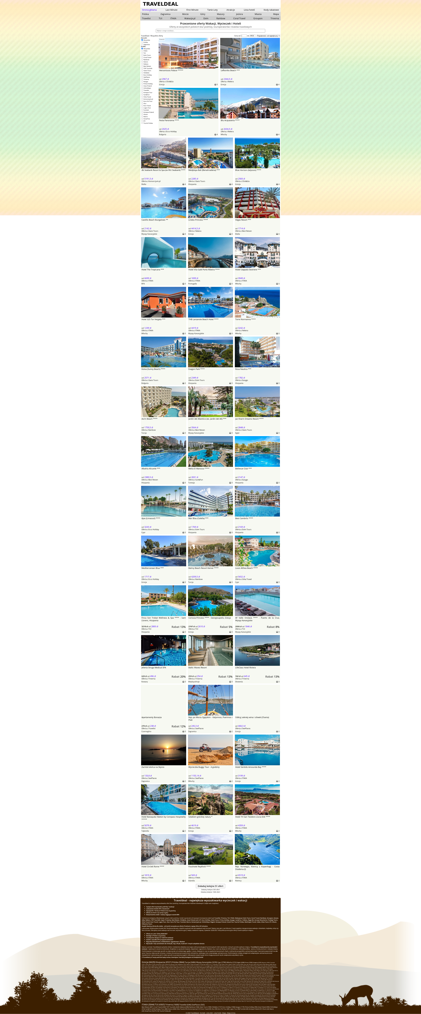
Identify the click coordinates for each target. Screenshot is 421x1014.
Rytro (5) (240, 996)
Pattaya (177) (155, 970)
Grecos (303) (172, 1009)
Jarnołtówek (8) (249, 993)
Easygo (146, 82)
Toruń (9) (155, 993)
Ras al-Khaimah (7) (199, 995)
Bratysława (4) (186, 999)
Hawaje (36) (176, 981)
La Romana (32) (271, 981)
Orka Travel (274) (182, 1009)
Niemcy (238, 880)
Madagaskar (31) (173, 983)
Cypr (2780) (221, 962)
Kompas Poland (149, 112)
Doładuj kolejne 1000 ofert (210, 892)
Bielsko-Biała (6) (185, 996)
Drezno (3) (192, 1001)
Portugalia (192, 283)
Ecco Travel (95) (206, 1009)
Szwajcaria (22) (154, 986)
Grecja (161, 84)
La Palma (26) (244, 983)
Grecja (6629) (148, 962)
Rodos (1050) (232, 964)
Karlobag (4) (153, 999)
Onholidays (147, 88)
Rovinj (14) (213, 989)
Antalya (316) (254, 967)
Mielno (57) (195, 976)
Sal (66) (208, 975)
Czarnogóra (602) (208, 966)
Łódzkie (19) (252, 986)
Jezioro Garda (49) (156, 978)
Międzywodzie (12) (224, 990)
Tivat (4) (213, 998)
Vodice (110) (186, 972)
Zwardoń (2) (234, 1001)
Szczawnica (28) (204, 983)
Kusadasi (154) (219, 970)
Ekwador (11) (192, 992)
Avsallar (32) (147, 983)
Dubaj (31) (180, 983)
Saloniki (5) (234, 996)
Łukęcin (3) (201, 999)
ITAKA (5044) (148, 1004)
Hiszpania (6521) (163, 962)
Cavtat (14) (234, 989)
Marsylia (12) (233, 990)
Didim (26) (259, 983)
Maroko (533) (242, 966)
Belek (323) (239, 967)
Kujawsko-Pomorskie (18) (186, 987)
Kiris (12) (239, 990)
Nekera (146, 64)
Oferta (161, 81)
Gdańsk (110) (202, 972)
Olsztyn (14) (220, 989)
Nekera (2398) (184, 1007)
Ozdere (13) (263, 989)
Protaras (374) (180, 967)
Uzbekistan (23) (216, 984)
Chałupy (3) (206, 1001)
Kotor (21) (206, 986)
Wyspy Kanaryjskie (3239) (206, 962)
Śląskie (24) (187, 984)
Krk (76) (161, 975)
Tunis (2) (248, 1001)
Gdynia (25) (173, 984)
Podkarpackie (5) (262, 996)
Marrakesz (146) (241, 970)
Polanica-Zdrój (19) (267, 986)
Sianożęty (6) (258, 995)
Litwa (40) (194, 979)
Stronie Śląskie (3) (226, 999)
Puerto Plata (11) (170, 992)
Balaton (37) (162, 981)
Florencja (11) (185, 992)
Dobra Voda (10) (148, 993)
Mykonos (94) (147, 973)
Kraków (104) (224, 972)
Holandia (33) (249, 981)
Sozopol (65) (227, 975)
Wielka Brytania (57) (186, 976)
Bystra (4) (180, 999)
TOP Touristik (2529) (172, 1007)
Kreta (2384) (249, 962)
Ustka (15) (168, 989)
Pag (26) (238, 983)
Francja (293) (268, 967)
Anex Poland (148, 86)
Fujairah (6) (169, 996)
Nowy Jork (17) (246, 987)
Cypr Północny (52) (264, 976)
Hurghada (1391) (182, 964)
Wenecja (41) (264, 978)
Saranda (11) (155, 992)
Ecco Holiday (148, 75)
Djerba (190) (266, 969)
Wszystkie (147, 40)
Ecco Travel (147, 106)
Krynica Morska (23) (247, 984)
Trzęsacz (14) (207, 989)
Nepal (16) (155, 989)
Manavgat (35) (183, 981)
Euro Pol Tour (148, 101)
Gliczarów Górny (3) (174, 1001)
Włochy (224, 134)
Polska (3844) (178, 962)
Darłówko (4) (166, 999)
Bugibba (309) (261, 967)
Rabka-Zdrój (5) (246, 996)
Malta (143, 184)
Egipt (237, 433)
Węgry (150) (234, 970)
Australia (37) (169, 981)
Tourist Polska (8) (165, 1011)
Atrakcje (231, 9)
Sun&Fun (147, 95)
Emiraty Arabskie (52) (253, 976)
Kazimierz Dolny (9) (189, 993)
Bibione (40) (201, 979)
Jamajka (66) (220, 975)
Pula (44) (219, 978)
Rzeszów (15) (174, 989)
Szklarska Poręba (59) (167, 976)
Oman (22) (195, 986)
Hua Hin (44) (225, 978)
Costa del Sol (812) (248, 964)
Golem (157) (189, 970)
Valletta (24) (201, 984)
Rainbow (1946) (194, 1007)
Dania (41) (163, 979)
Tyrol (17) (218, 987)
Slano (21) (201, 986)
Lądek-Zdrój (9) (172, 993)
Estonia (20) (240, 986)
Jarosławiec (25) (165, 984)
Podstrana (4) (256, 998)
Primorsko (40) (188, 979)
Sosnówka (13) (241, 989)
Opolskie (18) (161, 987)
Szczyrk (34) (236, 981)
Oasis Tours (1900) (205, 1007)
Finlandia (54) (220, 976)
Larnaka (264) (182, 969)
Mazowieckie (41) (148, 979)
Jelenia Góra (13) (148, 990)
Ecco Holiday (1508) (228, 1007)
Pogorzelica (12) (208, 990)
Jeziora (239, 14)
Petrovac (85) (236, 973)
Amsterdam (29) (196, 983)
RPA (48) (163, 978)
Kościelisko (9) (180, 993)
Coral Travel (239, 18)
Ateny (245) (201, 969)
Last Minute (171, 9)
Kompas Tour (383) (161, 1009)
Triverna (275, 18)
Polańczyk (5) (254, 996)
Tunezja (191, 482)
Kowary (144, 681)
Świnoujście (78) (148, 975)
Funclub (146, 110)
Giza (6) (164, 996)
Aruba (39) (228, 979)
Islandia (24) (208, 984)
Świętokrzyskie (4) (198, 998)
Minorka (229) (223, 969)
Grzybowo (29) (187, 983)
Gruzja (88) (198, 973)
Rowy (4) (227, 998)
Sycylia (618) (190, 966)
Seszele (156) (196, 970)
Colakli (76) (166, 975)
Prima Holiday (148, 84)
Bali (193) (251, 969)
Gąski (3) (166, 1001)
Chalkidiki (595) (218, 966)
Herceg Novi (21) (214, 986)
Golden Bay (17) (255, 987)
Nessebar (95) (264, 972)
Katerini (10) (271, 992)
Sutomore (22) (162, 986)
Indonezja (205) (232, 969)
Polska (146, 42)
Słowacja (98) (231, 972)
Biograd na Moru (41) (171, 979)
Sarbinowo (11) (148, 992)
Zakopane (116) (166, 972)
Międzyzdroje (194, 681)
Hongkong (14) (227, 989)
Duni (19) (155, 987)
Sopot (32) (263, 981)
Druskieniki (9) (203, 993)
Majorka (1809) (266, 962)
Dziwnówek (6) (176, 996)
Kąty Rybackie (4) (265, 998)
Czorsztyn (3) (199, 1001)
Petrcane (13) (256, 989)
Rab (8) (216, 993)
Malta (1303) (190, 964)
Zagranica (147, 44)
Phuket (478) (256, 966)
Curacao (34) (242, 981)
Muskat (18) (176, 987)
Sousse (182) (148, 970)
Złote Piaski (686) (159, 966)
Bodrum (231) (216, 969)
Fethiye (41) (157, 979)
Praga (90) (167, 973)
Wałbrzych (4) (206, 998)
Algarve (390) (165, 967)
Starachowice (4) (220, 998)
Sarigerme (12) (199, 990)
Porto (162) (171, 970)
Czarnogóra (146, 731)
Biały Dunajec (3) (219, 1001)
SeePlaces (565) (198, 1004)
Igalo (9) (197, 993)
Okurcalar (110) (194, 972)
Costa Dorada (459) (265, 966)
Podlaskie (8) (221, 993)
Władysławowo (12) (182, 990)
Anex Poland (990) (264, 1007)
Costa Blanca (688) (150, 966)
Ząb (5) (217, 996)
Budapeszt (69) (193, 975)
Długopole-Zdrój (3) (185, 1001)
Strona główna (149, 9)
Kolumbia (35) (191, 981)
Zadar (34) (224, 981)
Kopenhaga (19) (148, 987)
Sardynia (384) (172, 967)
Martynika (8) (228, 993)
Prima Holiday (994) (251, 1007)
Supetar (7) (186, 995)
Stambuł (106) (209, 972)
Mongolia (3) (269, 999)
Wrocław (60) (147, 976)
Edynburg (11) (199, 992)
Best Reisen (147, 66)
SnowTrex (147, 119)
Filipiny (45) (213, 978)
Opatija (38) (246, 979)
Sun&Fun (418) (150, 1009)
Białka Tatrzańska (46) (197, 978)
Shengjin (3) (234, 999)
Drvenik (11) (213, 992)
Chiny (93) (154, 973)
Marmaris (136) (267, 970)
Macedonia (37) (148, 981)
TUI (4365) (160, 1004)
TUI (160, 18)
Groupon (257, 18)
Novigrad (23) (230, 984)
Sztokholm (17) (225, 987)
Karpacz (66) (213, 975)
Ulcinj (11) (269, 990)
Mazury (220, 14)
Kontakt (202, 1013)
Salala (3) (240, 999)
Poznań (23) (223, 984)
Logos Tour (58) (235, 1009)
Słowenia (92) (160, 973)
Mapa (276, 14)
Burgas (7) (227, 995)
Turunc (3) (218, 999)
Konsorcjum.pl (148, 99)
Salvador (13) (248, 989)
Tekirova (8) (210, 993)
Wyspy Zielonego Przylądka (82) (260, 973)
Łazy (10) (229, 992)
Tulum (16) (269, 987)
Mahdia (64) (241, 975)
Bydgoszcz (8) (270, 993)
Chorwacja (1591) (160, 964)
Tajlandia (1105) (217, 964)
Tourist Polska (148, 123)
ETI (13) (156, 1011)
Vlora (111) (173, 972)
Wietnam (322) (246, 967)
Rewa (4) (231, 998)
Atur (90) (214, 1009)
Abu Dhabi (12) (255, 990)
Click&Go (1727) (217, 1007)
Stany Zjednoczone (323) (222, 967)
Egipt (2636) (241, 962)
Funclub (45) (244, 1009)
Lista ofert (209, 1013)
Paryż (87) (204, 973)
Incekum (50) (147, 978)
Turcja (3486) (190, 962)
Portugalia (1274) (198, 964)
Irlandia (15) (190, 989)
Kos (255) (188, 969)
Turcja (144, 433)
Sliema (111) (179, 972)
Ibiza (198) (239, 969)
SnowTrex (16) (149, 1011)
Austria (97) (238, 972)
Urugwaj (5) (223, 996)
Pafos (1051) (225, 964)
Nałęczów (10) (253, 992)
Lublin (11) (178, 992)
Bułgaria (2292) (257, 962)
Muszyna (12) (215, 990)
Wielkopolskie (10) (237, 992)
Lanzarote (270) (155, 969)
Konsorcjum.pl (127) (194, 1009)
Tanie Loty (212, 9)
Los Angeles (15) (182, 989)
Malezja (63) (247, 975)
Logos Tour (147, 108)
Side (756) (256, 964)
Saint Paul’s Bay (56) (203, 976)
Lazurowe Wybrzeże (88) (188, 973)
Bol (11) (225, 992)
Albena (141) (259, 970)
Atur (145, 103)
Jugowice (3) (154, 1001)
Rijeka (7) (191, 995)
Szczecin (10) (246, 992)
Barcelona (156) (204, 970)
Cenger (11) (220, 992)
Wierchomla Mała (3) (209, 999)
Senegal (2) (264, 1001)
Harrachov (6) (152, 996)
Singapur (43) (244, 978)
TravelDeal (145, 36)
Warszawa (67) (201, 975)
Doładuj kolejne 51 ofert (210, 886)
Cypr (143, 532)
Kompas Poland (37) (255, 1009)
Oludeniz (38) (253, 979)
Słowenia (239, 681)
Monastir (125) (157, 972)
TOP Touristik (148, 68)
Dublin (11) (207, 992)
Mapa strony (231, 1013)
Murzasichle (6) (266, 995)
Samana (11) (162, 992)
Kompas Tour (148, 92)
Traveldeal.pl (195, 1013)
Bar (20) (246, 986)
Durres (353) (196, 967)
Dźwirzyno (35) (211, 981)
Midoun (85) (243, 973)
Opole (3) (256, 999)
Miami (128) (150, 972)
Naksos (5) (146, 998)
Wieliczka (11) (262, 990)
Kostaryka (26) (252, 983)
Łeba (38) (234, 979)
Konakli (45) (206, 978)
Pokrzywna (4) (249, 998)
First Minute (192, 9)
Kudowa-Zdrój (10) (262, 992)
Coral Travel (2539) (160, 1007)
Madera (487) (249, 966)
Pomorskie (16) (148, 989)
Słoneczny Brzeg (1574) (171, 964)
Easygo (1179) (239, 1007)
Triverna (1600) (172, 1004)
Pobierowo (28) (213, 983)
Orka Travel (147, 97)
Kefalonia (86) (211, 973)
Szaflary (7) (180, 995)
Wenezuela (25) (148, 984)
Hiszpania (192, 184)
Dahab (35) (218, 981)
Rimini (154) (212, 970)
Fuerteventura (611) (199, 966)
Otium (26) (265, 1009)
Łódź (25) (264, 983)
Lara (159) (183, 970)
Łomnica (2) (227, 1001)
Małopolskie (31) (164, 983)
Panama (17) (238, 987)
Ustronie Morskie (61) (270, 975)
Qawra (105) (217, 972)
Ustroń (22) (147, 986)
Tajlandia (145, 831)
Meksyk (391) (157, 967)
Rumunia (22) (170, 986)
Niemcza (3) (263, 999)
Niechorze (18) (169, 987)
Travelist (146, 18)
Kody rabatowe (271, 9)
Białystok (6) (193, 996)
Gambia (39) (222, 979)
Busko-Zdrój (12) (246, 990)
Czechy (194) (245, 969)
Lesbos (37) (156, 981)
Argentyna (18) (212, 987)
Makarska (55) (213, 976)
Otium (146, 114)
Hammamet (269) (173, 969)
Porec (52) (244, 976)
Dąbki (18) (196, 987)
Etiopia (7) (222, 995)
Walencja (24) (193, 984)
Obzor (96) (244, 972)
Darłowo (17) (262, 987)
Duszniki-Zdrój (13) (158, 990)
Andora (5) (190, 998)
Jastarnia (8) (242, 993)
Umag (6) (252, 995)
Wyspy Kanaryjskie (149, 234)
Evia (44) (230, 978)
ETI (144, 121)
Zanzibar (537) (234, 966)
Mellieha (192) (258, 969)
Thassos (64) (234, 975)
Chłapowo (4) (173, 999)
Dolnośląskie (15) (198, 989)
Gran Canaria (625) (181, 966)
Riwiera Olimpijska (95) (254, 972)
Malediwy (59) (177, 976)
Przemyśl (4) (242, 998)
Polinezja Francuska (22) (180, 986)
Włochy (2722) (232, 962)
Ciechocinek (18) (203, 987)
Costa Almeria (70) (184, 975)
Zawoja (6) (233, 995)
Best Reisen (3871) (147, 1007)
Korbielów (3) (147, 1001)
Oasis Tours (147, 71)
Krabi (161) (177, 970)
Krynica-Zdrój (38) (262, 979)
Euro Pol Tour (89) (223, 1009)
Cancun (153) (227, 970)
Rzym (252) (194, 969)
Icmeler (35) (203, 981)
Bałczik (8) (160, 995)
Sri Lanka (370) (188, 967)
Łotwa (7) (174, 995)
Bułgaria (162, 134)
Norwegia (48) (181, 978)
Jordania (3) (161, 1001)
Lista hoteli (249, 9)
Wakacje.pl (189, 18)
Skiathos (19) (258, 986)
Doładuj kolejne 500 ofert (210, 890)
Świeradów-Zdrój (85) (220, 973)
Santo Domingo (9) (163, 993)
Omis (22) (189, 986)
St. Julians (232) (208, 969)
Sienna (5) (228, 996)
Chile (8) (264, 993)
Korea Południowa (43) (254, 978)
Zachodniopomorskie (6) (243, 995)
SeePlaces (147, 77)
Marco (146, 117)
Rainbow (220, 18)
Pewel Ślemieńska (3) (248, 999)
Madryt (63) (254, 975)
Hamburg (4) (160, 999)
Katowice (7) (215, 995)
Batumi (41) (180, 979)
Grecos (146, 62)
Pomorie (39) (207, 979)
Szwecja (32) (257, 981)
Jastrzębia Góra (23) (258, 984)
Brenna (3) (212, 1001)
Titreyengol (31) (155, 983)
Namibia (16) (161, 989)
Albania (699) (268, 964)
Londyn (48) (188, 978)
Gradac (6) (159, 996)
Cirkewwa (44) (237, 978)
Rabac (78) (156, 975)
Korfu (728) (262, 964)
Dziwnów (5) (184, 998)
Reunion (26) (232, 983)
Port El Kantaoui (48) (171, 978)
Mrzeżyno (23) (238, 984)
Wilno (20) (228, 986)
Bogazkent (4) (194, 999)
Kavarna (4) (146, 999)
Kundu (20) (234, 986)
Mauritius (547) (226, 966)
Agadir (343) (212, 967)
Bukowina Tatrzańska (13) (170, 990)
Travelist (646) (185, 1004)
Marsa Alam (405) (149, 967)
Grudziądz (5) (177, 998)
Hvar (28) (226, 983)
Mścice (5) (152, 998)
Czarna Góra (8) (258, 993)
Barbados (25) (180, 984)
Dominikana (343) (204, 967)
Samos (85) (229, 973)
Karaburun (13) (270, 989)
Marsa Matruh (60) (156, 976)
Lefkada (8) (235, 993)
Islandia (191, 880)
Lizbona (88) (179, 973)
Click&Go (146, 73)
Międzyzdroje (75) (174, 975)
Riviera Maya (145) (251, 970)
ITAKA (173, 18)
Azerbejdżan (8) (167, 995)
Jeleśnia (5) (170, 998)
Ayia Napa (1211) (207, 964)
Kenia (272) (148, 969)
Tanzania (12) (191, 990)
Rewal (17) (232, 987)
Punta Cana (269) (164, 969)
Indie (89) (172, 973)
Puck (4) (236, 998)
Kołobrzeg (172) (163, 970)
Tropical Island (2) (256, 1001)
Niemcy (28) (220, 983)
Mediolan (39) (215, 979)
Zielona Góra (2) (241, 1001)
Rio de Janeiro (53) (237, 976)
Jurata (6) (146, 996)
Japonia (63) (261, 975)
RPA (143, 283)
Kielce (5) (164, 998)
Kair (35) (198, 981)
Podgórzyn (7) (208, 995)
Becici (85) (249, 973)
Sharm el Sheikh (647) (170, 966)
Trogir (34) (230, 981)
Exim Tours (147, 55)
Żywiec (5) (212, 996)
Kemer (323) (232, 967)
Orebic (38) (240, 979)
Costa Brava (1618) (150, 964)
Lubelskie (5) (158, 998)
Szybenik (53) (228, 976)
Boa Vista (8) (154, 995)
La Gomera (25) (157, 984)
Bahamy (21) (222, 986)
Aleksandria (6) (205, 996)
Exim (205, 18)
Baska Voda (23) (268, 984)
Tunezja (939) (239, 964)
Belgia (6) (198, 996)
